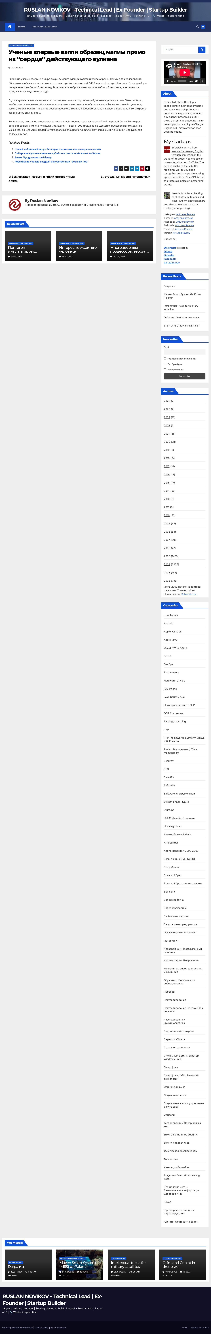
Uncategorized (173, 826)
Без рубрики (172, 867)
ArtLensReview (185, 221)
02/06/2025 (120, 1272)
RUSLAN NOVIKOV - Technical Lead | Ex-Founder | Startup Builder (105, 9)
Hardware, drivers (174, 680)
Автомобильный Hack (177, 834)
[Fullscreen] (201, 81)
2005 (167, 556)
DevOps (168, 664)
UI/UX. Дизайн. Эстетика (179, 818)
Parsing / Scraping (175, 721)
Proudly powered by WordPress (17, 1327)
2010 (167, 515)
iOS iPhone (170, 688)
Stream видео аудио (176, 801)
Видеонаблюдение (175, 907)
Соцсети (169, 1114)
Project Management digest (181, 358)
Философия (171, 1159)
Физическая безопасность (180, 1150)
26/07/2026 (17, 1272)
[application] (185, 72)
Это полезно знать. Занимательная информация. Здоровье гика (182, 1190)
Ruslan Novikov (44, 201)
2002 (167, 580)
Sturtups (169, 809)
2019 (167, 450)
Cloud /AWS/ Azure (175, 647)
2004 (167, 564)
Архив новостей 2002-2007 (21, 46)
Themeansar (60, 1327)
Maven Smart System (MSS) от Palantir (77, 1264)
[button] (197, 26)
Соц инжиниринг (174, 1086)
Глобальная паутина (176, 916)
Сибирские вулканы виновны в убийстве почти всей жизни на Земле (57, 153)
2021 (167, 433)
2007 (167, 539)
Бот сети (169, 891)
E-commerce (171, 672)
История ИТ (171, 940)
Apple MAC (170, 639)
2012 (167, 499)
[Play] (167, 81)
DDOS (167, 656)
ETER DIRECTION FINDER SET (182, 325)
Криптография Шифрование (181, 960)
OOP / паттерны (174, 713)
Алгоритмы (171, 842)
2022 (167, 425)
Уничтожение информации (180, 1134)
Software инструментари (179, 793)
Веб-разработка (174, 899)
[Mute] (196, 81)
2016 (167, 474)
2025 (167, 409)
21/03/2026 (68, 1272)
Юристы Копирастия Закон (181, 1221)
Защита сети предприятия (180, 924)
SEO (166, 769)
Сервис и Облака (174, 1039)
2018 (167, 458)
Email (166, 347)
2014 (167, 490)
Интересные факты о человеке (78, 249)
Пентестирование (175, 999)
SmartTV (169, 777)
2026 (167, 400)
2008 (167, 531)
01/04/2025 (171, 1272)
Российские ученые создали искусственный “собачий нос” (51, 161)
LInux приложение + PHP (179, 705)
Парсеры (169, 991)
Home (22, 26)
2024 (167, 417)
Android (168, 623)
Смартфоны (171, 1067)
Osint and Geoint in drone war (182, 317)
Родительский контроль (179, 1031)
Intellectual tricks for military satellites (128, 1264)
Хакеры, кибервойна (177, 1167)
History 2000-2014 (45, 26)
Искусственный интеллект (180, 932)
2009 (167, 523)
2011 (166, 507)
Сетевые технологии (177, 1047)
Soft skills (170, 785)
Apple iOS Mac (173, 631)
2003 (167, 572)
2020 (167, 441)
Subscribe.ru (188, 594)
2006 (167, 548)
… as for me (171, 615)
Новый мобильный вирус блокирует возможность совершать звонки (58, 149)
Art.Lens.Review (185, 214)
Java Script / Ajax (174, 696)
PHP (166, 729)
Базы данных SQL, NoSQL (180, 858)
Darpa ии (169, 286)
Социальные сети (175, 1095)
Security (169, 760)
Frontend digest (175, 369)
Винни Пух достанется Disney (33, 157)
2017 (167, 466)
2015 (167, 482)
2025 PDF (172, 262)
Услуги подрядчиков (177, 1142)
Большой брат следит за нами (183, 883)
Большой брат (173, 875)
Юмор (167, 1201)
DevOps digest (175, 364)
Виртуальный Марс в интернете (124, 177)
